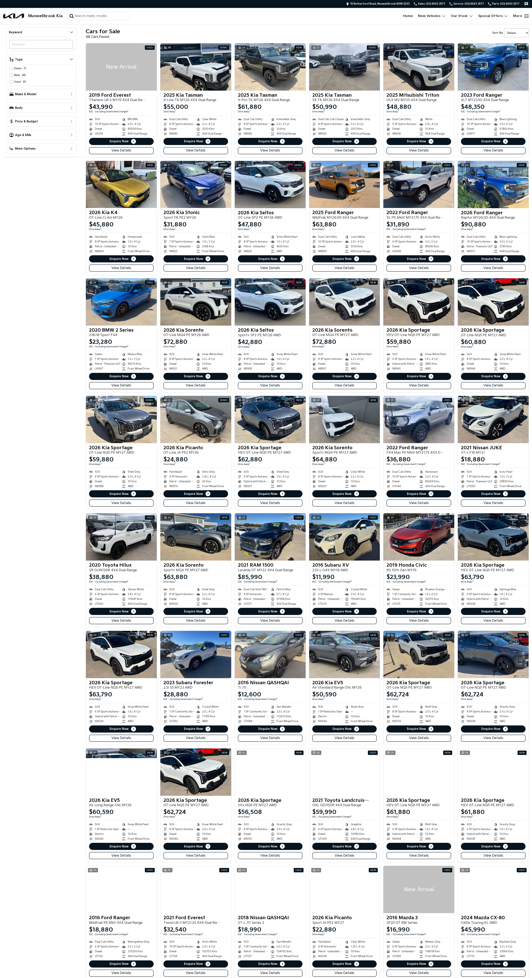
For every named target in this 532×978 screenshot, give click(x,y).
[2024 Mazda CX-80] (493, 889)
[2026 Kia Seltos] (270, 184)
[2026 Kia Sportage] (418, 302)
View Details (121, 151)
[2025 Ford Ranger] (344, 184)
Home (408, 16)
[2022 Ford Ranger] (418, 184)
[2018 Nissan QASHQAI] (270, 889)
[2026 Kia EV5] (344, 654)
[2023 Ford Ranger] (493, 67)
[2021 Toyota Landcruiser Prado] (344, 772)
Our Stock (459, 16)
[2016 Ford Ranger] (121, 889)
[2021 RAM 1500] (270, 537)
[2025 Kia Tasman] (195, 67)
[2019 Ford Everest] (121, 67)
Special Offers (490, 16)
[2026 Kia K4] (121, 184)
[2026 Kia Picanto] (195, 419)
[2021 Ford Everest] (195, 889)
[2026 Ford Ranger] (493, 184)
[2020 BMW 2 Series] (121, 302)
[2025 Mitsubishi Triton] (418, 67)
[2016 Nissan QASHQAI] (270, 654)
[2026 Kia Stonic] (195, 184)
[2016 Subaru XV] (344, 537)
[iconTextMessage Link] (526, 3)
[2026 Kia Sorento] (195, 302)
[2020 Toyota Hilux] (121, 537)
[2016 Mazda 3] (418, 889)
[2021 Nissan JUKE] (493, 419)
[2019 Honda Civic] (418, 537)
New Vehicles (429, 16)
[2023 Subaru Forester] (195, 654)
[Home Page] (13, 16)
